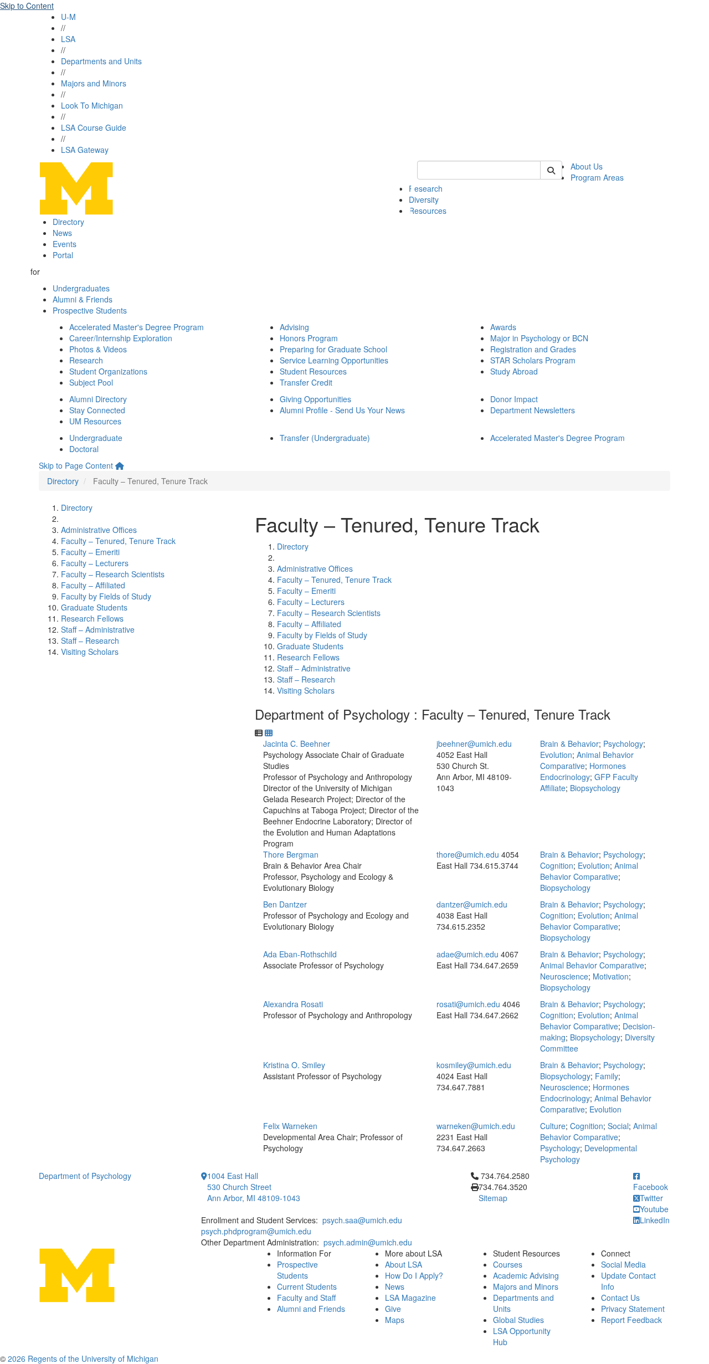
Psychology (623, 743)
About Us (587, 166)
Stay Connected (97, 410)
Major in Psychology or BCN (539, 337)
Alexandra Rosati (293, 1003)
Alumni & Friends (82, 299)
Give (393, 1308)
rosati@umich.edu (468, 1003)
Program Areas (597, 177)
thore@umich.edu (467, 854)
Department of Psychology (85, 1175)
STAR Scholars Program (533, 360)
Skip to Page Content (76, 465)
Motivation (611, 976)
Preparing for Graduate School (333, 349)
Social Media (623, 1264)
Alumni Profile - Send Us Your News (342, 410)
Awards (503, 326)
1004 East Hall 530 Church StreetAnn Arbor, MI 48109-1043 (253, 1186)
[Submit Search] (551, 170)
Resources (427, 210)
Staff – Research (90, 640)
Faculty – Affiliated (93, 585)
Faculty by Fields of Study (106, 596)
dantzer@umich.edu (471, 904)
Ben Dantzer (285, 904)
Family (606, 1075)
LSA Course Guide (93, 127)
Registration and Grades (533, 349)
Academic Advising (526, 1275)
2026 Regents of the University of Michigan (83, 1358)
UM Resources (95, 421)
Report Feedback (631, 1319)
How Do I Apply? (414, 1275)
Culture (553, 1125)
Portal (63, 254)
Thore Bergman (290, 854)
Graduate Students (94, 607)
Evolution (556, 754)
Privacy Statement (633, 1308)
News (62, 232)
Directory (68, 221)
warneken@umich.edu (475, 1125)
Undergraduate (95, 437)
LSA (68, 38)
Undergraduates (81, 288)
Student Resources (313, 371)
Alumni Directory (98, 398)
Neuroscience (564, 976)
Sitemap (493, 1197)
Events (64, 243)
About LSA (403, 1264)
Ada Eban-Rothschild (300, 954)
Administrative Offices (99, 529)
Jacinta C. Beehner (296, 743)
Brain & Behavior (569, 743)
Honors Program (309, 337)
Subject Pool (91, 382)
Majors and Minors (93, 83)
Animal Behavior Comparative (589, 871)
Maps (394, 1319)
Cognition (556, 865)
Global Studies (518, 1319)
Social (618, 1125)
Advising (294, 326)
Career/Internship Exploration (120, 337)
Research (426, 188)
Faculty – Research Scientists (113, 574)
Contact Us (620, 1297)
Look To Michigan (92, 105)
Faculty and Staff (306, 1297)
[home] (119, 465)
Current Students (307, 1286)
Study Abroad (514, 371)
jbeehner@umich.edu (474, 743)
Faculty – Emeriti (90, 551)
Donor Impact (514, 398)
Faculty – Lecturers (95, 562)
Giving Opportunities (315, 398)
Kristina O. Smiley (294, 1064)
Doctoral (84, 448)
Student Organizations (108, 371)
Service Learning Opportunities (334, 360)
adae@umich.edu (467, 954)
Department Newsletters (532, 410)
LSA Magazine (410, 1297)
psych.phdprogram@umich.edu (256, 1231)
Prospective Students (90, 310)
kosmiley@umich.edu (473, 1064)
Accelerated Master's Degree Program (136, 326)
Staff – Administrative (98, 629)
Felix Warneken (290, 1125)
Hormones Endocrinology (583, 771)
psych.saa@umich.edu (362, 1219)
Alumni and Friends (311, 1308)
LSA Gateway (85, 149)
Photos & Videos (98, 349)
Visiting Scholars (90, 651)
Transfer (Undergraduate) (325, 437)
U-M (68, 16)
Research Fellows (92, 618)
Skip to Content (27, 5)
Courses (507, 1264)
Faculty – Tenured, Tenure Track (118, 540)
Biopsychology (595, 787)
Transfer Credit (306, 382)
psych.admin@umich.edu (367, 1242)
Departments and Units (101, 60)
